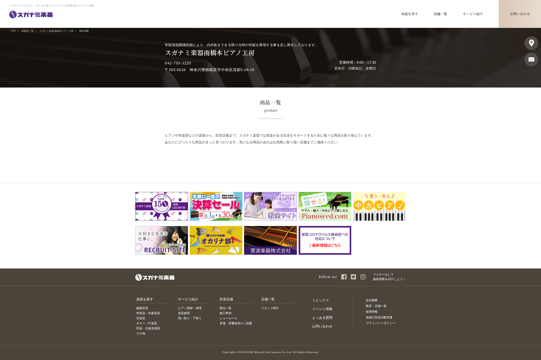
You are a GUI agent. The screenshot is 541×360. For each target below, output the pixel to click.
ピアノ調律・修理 (190, 308)
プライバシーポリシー (380, 323)
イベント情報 (322, 309)
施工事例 (225, 313)
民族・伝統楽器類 (148, 328)
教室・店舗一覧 (376, 306)
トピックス (320, 300)
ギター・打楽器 (146, 323)
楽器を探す (144, 299)
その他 (140, 333)
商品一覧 (225, 308)
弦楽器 (140, 318)
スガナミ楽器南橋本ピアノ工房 (56, 31)
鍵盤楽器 (142, 308)
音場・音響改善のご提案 (236, 323)
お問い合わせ (322, 326)
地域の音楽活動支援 (379, 317)
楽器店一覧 (28, 31)
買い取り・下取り (190, 318)
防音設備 (226, 299)
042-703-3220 (178, 63)
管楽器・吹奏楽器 (148, 313)
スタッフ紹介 (270, 308)
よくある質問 (322, 317)
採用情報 (372, 311)
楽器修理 (184, 313)
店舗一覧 (268, 299)
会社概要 (372, 300)
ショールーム (228, 318)
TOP (13, 31)
